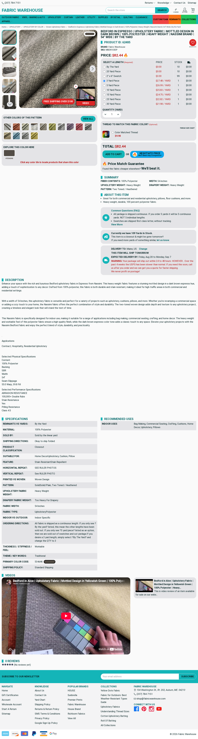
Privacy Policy (42, 718)
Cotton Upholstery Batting (114, 716)
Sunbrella (72, 695)
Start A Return (9, 709)
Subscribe (187, 676)
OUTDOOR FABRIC (10, 17)
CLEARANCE (141, 17)
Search (162, 10)
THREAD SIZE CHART (187, 128)
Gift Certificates (10, 695)
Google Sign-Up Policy (46, 723)
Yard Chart (40, 699)
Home (5, 690)
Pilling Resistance (11, 407)
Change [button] (143, 248)
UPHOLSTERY (54, 17)
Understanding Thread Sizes (115, 711)
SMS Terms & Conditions (47, 713)
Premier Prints (75, 699)
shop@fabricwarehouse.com (151, 698)
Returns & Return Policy (47, 709)
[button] (93, 68)
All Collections (108, 725)
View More (117, 224)
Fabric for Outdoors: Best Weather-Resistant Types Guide (114, 699)
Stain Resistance (10, 400)
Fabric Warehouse (117, 47)
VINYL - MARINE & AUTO (33, 17)
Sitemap (192, 2)
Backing (6, 367)
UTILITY (91, 17)
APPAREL (6, 21)
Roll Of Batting (108, 720)
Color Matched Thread (126, 132)
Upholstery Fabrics (110, 706)
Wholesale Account (12, 704)
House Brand (74, 709)
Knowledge (164, 2)
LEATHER (80, 17)
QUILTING (128, 17)
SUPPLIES (103, 17)
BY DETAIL (115, 17)
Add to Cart (113, 154)
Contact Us (179, 2)
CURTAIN (68, 17)
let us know (163, 240)
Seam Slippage (9, 381)
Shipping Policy (42, 704)
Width (5, 374)
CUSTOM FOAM (160, 19)
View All (88, 118)
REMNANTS (174, 19)
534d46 (39, 561)
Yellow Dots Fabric (110, 690)
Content (6, 360)
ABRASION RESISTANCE (14, 393)
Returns (149, 2)
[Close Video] (76, 86)
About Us (39, 690)
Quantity (112, 109)
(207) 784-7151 (12, 2)
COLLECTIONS (189, 19)
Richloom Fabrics (76, 713)
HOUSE (71, 690)
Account (6, 699)
